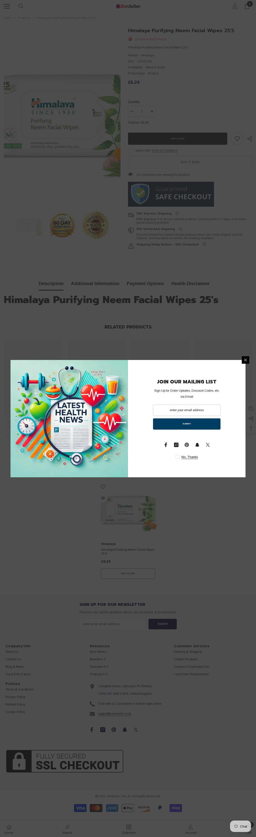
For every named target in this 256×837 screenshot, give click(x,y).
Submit (186, 424)
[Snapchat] (197, 445)
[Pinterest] (187, 445)
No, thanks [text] (190, 457)
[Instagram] (176, 445)
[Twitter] (207, 445)
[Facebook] (165, 445)
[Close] (245, 360)
